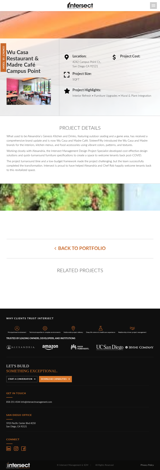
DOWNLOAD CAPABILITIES (54, 371)
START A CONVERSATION (20, 371)
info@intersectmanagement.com (36, 394)
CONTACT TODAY (3, 57)
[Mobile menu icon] (153, 5)
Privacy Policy (147, 457)
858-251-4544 (13, 394)
